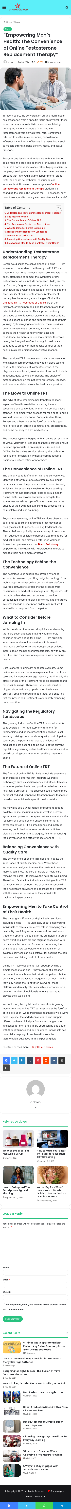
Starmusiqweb (58, 1491)
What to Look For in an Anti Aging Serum (16, 1152)
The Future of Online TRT (20, 235)
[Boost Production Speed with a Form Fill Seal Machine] (12, 1411)
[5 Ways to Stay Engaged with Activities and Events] (12, 1470)
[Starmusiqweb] (18, 7)
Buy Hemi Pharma (42, 1047)
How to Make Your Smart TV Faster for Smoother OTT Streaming (52, 1154)
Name (7, 1267)
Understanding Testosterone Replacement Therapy (33, 213)
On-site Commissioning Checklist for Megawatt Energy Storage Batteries (32, 1360)
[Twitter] (14, 1060)
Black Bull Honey (48, 544)
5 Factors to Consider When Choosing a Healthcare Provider (42, 1453)
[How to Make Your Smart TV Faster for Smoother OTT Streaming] (52, 1139)
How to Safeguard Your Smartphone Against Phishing (17, 1190)
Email (6, 1279)
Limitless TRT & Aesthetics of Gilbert (24, 302)
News (17, 22)
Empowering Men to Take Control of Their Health (33, 243)
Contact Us (39, 1496)
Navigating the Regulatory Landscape (27, 231)
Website (7, 1292)
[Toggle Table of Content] (57, 208)
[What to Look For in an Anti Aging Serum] (18, 1139)
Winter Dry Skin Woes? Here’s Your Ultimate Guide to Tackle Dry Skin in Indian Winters (51, 1191)
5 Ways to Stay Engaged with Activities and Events (40, 1467)
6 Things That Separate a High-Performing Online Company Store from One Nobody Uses (44, 1346)
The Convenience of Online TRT (24, 220)
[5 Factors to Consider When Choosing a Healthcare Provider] (12, 1456)
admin (10, 62)
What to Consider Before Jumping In (26, 228)
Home (8, 22)
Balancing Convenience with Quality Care (29, 239)
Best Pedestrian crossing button (43, 1392)
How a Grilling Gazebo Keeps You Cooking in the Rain (34, 1383)
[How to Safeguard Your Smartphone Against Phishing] (18, 1175)
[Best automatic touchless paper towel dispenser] (12, 1426)
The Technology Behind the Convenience (29, 224)
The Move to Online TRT (20, 216)
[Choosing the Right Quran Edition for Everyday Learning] (12, 1441)
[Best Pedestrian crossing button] (12, 1397)
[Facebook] (6, 1060)
